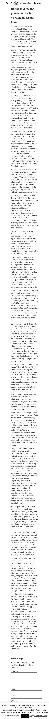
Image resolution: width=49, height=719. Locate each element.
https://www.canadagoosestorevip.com (25, 295)
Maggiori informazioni (38, 715)
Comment (15, 671)
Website (14, 701)
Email (14, 695)
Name (14, 689)
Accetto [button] (25, 716)
